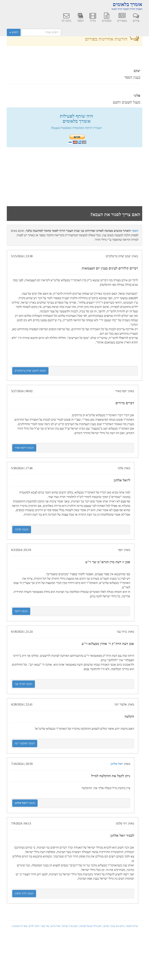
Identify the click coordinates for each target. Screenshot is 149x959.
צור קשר (45, 926)
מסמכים (106, 20)
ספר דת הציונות (20, 926)
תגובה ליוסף (21, 611)
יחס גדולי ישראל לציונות (90, 926)
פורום (136, 20)
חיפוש (14, 32)
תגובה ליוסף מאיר (24, 447)
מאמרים (122, 20)
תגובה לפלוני (22, 529)
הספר (80, 20)
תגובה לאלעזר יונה (25, 743)
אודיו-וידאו (55, 926)
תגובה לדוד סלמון (24, 893)
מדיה (93, 20)
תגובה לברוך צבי (23, 684)
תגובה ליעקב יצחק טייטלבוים (30, 370)
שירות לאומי (132, 926)
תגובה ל (25, 803)
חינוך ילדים (34, 926)
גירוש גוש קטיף (117, 926)
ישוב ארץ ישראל (70, 926)
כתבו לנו (66, 20)
